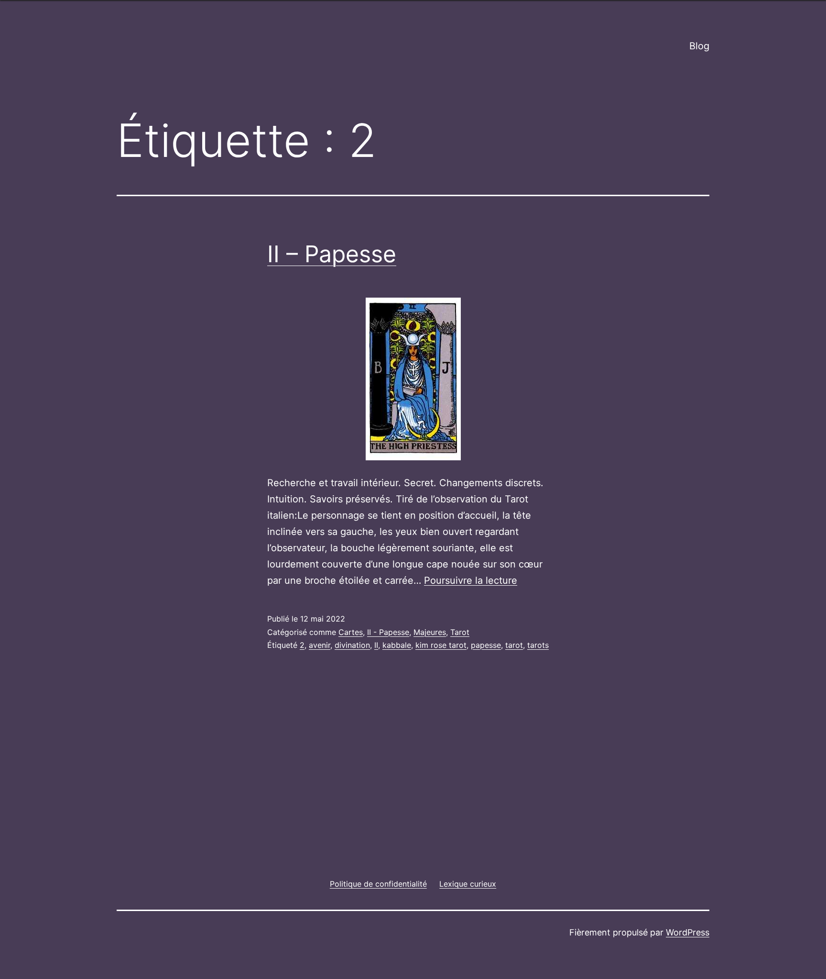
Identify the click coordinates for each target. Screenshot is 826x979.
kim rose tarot (441, 645)
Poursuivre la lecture (470, 580)
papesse (486, 645)
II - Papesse (388, 632)
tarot (514, 645)
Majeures (429, 632)
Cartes (350, 632)
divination (352, 645)
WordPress (687, 932)
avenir (319, 645)
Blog (699, 46)
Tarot (459, 632)
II (376, 645)
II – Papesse (331, 254)
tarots (538, 645)
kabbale (396, 645)
